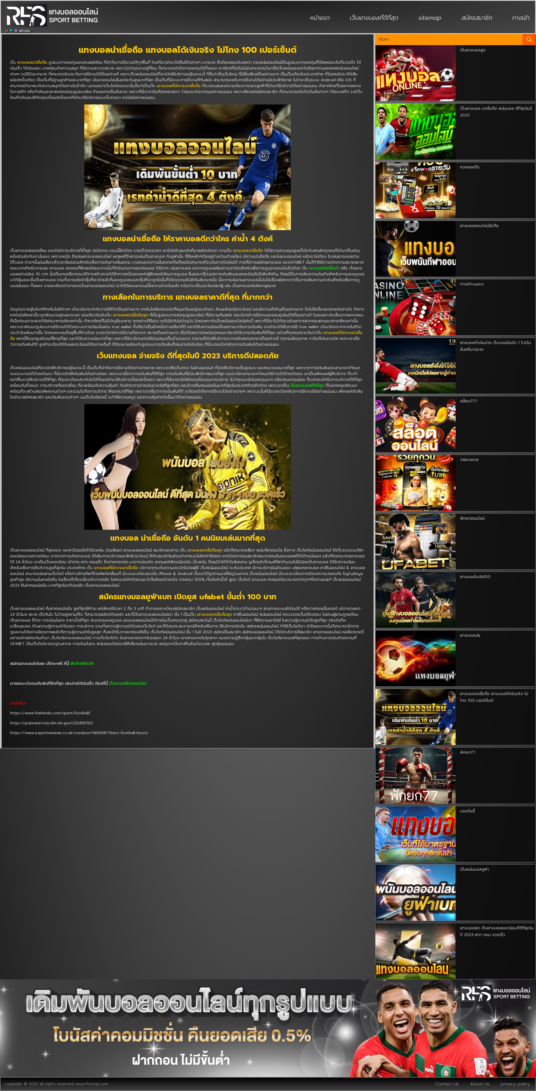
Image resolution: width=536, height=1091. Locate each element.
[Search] (529, 39)
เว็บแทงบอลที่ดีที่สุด (374, 18)
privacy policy (515, 1084)
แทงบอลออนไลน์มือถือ (479, 226)
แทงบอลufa (470, 635)
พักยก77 (467, 752)
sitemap (429, 18)
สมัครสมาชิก (476, 18)
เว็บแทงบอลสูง (472, 50)
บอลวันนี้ (467, 811)
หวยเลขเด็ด (470, 167)
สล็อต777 (468, 401)
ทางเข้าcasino (472, 284)
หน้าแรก (320, 18)
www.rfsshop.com (91, 1084)
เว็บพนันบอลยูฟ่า (474, 869)
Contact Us (447, 1084)
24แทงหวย (469, 460)
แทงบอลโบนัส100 (475, 577)
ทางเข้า (521, 18)
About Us (480, 1084)
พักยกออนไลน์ (472, 518)
